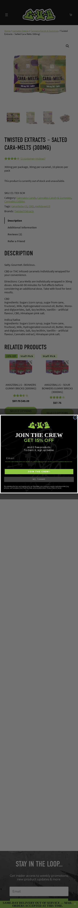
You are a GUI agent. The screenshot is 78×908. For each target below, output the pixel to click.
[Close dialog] (75, 417)
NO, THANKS (39, 479)
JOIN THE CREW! (39, 471)
